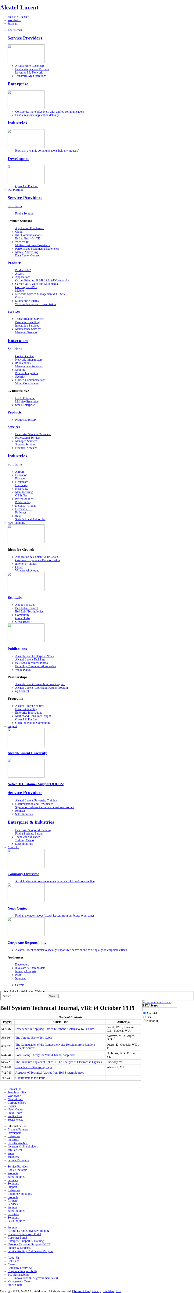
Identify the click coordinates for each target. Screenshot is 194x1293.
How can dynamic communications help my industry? (47, 150)
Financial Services (26, 447)
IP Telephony (23, 363)
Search (7, 996)
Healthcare (21, 481)
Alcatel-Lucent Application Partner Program (41, 687)
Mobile (19, 290)
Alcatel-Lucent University (27, 753)
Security (20, 376)
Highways (21, 485)
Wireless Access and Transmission (35, 304)
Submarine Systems (27, 300)
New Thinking (16, 522)
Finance (20, 478)
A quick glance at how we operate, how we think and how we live (55, 881)
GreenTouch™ (24, 621)
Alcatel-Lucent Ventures (29, 705)
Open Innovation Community (32, 722)
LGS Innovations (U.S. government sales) (33, 1278)
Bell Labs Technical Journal (31, 662)
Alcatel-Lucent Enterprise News (34, 656)
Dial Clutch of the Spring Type (33, 1067)
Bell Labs (15, 597)
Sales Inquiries (24, 814)
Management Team (19, 1281)
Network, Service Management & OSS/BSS (41, 294)
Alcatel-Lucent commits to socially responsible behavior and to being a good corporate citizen (71, 950)
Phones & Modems (19, 1247)
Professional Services (28, 437)
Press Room (15, 1112)
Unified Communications (30, 380)
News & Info (15, 1099)
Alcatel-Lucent (19, 7)
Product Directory (26, 419)
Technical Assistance (27, 837)
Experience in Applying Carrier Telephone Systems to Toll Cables (54, 1029)
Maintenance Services (28, 329)
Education (21, 475)
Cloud (19, 231)
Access (19, 273)
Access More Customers (29, 65)
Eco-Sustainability (26, 709)
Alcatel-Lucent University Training (36, 800)
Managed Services (26, 332)
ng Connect (22, 691)
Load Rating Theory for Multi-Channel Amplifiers (45, 1055)
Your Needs (15, 30)
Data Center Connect (27, 255)
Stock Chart (15, 1284)
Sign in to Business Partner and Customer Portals (44, 807)
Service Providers (25, 38)
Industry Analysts (25, 971)
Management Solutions (29, 366)
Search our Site (17, 1092)
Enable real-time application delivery (37, 115)
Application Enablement (29, 228)
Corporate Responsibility (27, 943)
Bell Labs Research (26, 608)
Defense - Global (25, 505)
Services (14, 311)
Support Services (25, 444)
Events (12, 1106)
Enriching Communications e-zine (35, 666)
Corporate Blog (17, 1102)
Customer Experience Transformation (37, 560)
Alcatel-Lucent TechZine (30, 659)
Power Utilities (24, 498)
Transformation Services (29, 318)
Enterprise (18, 83)
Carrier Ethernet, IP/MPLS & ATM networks (42, 280)
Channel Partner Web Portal (24, 1234)
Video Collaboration (27, 383)
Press (18, 974)
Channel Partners (18, 1129)
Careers (19, 984)
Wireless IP (22, 241)
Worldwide (14, 20)
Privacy (96, 1291)
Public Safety (23, 502)
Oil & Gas (21, 495)
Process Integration (26, 373)
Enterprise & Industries (31, 822)
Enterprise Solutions (20, 1193)
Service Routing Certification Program (30, 1251)
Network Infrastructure (28, 359)
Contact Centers (24, 356)
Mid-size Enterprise (26, 401)
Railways (20, 512)
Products (14, 263)
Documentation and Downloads (34, 803)
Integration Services (27, 325)
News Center (17, 908)
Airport (19, 471)
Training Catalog (25, 840)
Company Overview (23, 874)
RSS (118, 1291)
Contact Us (14, 1089)
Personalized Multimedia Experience (37, 248)
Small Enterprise (25, 404)
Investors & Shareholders (30, 967)
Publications (17, 649)
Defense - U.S (23, 509)
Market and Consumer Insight (33, 716)
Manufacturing (24, 492)
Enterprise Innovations (28, 712)
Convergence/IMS (26, 287)
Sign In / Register (18, 16)
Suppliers (20, 978)
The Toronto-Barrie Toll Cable (33, 1037)
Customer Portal (17, 1237)
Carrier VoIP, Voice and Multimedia (36, 283)
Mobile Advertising (26, 252)
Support (12, 726)
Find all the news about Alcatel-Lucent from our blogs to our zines (54, 915)
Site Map (108, 1291)
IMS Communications (28, 235)
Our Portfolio (15, 189)
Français (13, 23)
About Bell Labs (25, 604)
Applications (22, 277)
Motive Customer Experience (32, 245)
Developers (18, 158)
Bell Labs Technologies (29, 611)
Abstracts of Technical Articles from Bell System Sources (49, 1072)
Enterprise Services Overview (33, 434)
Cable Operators (17, 1169)
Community (22, 614)
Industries (17, 122)
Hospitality (21, 488)
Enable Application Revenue (32, 69)
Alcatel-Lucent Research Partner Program (40, 684)
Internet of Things (26, 563)
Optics (19, 297)
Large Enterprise (25, 398)
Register (20, 810)
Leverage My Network (29, 72)
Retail (18, 515)
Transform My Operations (30, 75)
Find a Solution (24, 213)
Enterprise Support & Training (33, 830)
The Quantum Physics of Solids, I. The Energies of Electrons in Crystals (58, 1062)
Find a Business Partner (29, 833)
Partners (12, 1200)
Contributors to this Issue (30, 1077)
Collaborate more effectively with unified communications (49, 111)
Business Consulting (27, 322)
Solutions (15, 206)
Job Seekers (15, 1149)
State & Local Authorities (30, 519)
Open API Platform (26, 186)
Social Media (15, 1119)
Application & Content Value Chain (36, 556)
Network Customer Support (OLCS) (36, 784)
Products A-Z (23, 270)
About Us (13, 847)
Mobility (20, 369)
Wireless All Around (27, 570)
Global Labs (22, 618)
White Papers (23, 669)
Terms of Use (82, 1291)
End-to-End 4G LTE (27, 238)
